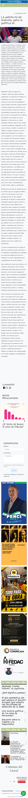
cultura (17, 11)
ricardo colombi (7, 8)
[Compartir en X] (7, 388)
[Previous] (3, 421)
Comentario (7, 453)
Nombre (6, 446)
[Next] (24, 421)
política (17, 8)
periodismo (5, 11)
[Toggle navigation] (3, 5)
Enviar (14, 470)
